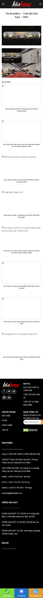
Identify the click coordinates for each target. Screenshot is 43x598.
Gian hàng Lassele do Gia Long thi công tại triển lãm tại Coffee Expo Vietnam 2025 (21, 252)
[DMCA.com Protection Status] (30, 430)
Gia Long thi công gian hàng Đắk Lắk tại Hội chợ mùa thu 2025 (21, 287)
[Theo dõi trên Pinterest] (14, 391)
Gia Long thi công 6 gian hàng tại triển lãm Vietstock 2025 (22, 323)
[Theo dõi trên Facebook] (4, 391)
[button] (3, 4)
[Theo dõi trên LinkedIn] (4, 398)
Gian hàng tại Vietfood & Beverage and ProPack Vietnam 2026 (21, 110)
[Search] (40, 4)
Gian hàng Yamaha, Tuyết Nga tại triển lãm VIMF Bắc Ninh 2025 (22, 216)
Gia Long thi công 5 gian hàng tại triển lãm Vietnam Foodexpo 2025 (21, 181)
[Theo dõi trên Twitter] (9, 391)
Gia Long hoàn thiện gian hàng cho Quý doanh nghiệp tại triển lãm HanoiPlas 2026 (21, 145)
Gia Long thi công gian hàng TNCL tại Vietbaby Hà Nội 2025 (21, 358)
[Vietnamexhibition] (21, 4)
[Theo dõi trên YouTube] (9, 398)
